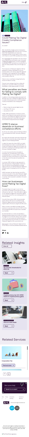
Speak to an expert (11, 389)
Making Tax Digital (7, 61)
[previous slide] (4, 374)
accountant (7, 58)
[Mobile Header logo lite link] (4, 3)
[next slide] (8, 374)
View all (5, 246)
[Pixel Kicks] (9, 434)
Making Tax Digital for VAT (8, 51)
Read (6, 273)
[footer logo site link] (6, 402)
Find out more (7, 365)
